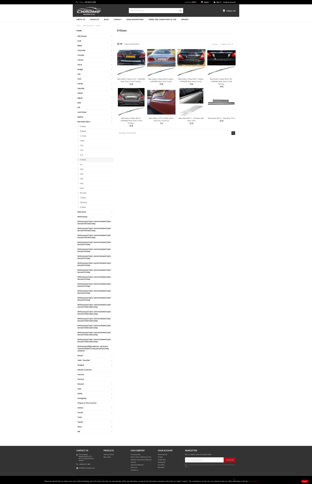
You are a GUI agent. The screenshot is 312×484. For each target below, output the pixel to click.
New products (109, 454)
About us (80, 19)
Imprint (184, 19)
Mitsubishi (82, 212)
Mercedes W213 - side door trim (221, 118)
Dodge (80, 69)
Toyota (80, 422)
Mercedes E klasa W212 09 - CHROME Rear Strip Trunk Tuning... (221, 81)
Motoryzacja (82, 216)
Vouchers (161, 465)
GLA (81, 169)
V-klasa (83, 207)
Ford (79, 79)
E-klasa (83, 159)
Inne (82, 188)
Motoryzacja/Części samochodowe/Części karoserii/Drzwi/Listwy (94, 222)
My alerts (161, 467)
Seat (79, 389)
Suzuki (80, 412)
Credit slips (162, 460)
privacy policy (253, 481)
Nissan (80, 355)
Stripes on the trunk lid (87, 403)
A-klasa (83, 126)
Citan (82, 140)
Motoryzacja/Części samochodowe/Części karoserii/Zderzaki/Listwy (94, 306)
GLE (81, 178)
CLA (81, 145)
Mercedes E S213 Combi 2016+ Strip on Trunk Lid (161, 119)
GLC (81, 174)
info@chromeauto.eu (87, 468)
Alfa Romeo (82, 36)
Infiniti (80, 93)
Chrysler (81, 55)
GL (81, 164)
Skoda (80, 393)
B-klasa (83, 131)
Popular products (85, 370)
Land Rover (82, 112)
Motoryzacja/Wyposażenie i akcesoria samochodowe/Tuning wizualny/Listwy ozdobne (93, 348)
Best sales (107, 457)
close (305, 481)
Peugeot (81, 365)
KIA (79, 107)
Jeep (79, 102)
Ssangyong (82, 398)
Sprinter (83, 202)
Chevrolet (81, 50)
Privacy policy (136, 454)
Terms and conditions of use (162, 19)
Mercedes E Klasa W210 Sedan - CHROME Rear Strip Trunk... (161, 80)
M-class (83, 193)
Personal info (162, 454)
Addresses (161, 462)
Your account (165, 450)
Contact (118, 19)
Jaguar (80, 98)
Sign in (218, 2)
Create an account (229, 2)
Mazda (80, 117)
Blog (106, 19)
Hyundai (81, 88)
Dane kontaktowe (135, 19)
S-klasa (83, 197)
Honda (80, 83)
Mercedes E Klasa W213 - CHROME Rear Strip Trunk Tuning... (131, 120)
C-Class (83, 136)
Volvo (80, 427)
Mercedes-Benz (84, 121)
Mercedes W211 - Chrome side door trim (191, 119)
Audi (79, 41)
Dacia (80, 64)
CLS (81, 155)
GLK (81, 183)
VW (79, 431)
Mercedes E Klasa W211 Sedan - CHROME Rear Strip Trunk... (191, 80)
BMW (80, 45)
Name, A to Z (227, 44)
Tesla (80, 417)
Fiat (79, 74)
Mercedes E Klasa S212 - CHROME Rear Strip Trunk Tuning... (131, 80)
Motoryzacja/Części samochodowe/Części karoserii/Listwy (94, 243)
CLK (81, 150)
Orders (160, 457)
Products (94, 19)
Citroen (80, 60)
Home (79, 30)
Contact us (134, 470)
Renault (81, 384)
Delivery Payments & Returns (141, 460)
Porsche (81, 374)
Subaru (80, 408)
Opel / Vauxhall (84, 360)
